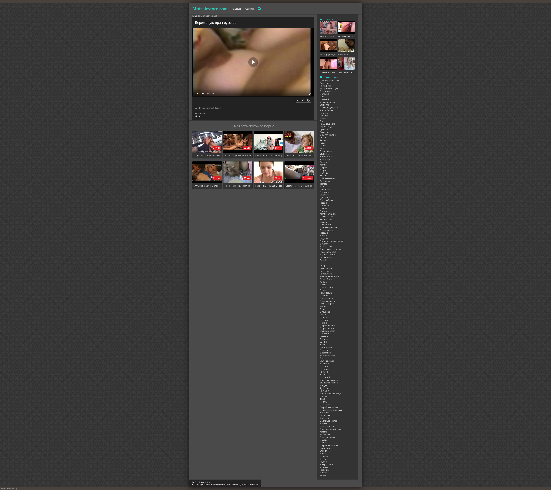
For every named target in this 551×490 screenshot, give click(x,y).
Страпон (324, 222)
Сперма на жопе (328, 328)
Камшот (324, 459)
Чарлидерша (326, 292)
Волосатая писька (329, 382)
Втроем (323, 211)
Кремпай (324, 431)
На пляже (324, 320)
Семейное (324, 205)
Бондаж (323, 385)
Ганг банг (324, 390)
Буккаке (323, 341)
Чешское (324, 186)
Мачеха (323, 322)
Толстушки (325, 404)
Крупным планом (328, 254)
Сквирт (323, 265)
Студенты (324, 194)
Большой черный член (331, 429)
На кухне (324, 371)
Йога (322, 262)
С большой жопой (328, 420)
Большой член (327, 426)
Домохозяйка (326, 287)
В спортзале (326, 246)
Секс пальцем (326, 298)
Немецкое (324, 232)
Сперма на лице (327, 325)
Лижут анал (325, 415)
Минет (323, 453)
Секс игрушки (326, 230)
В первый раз (326, 200)
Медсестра (325, 159)
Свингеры (324, 153)
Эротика (324, 115)
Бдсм (322, 148)
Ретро (323, 170)
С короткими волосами (331, 410)
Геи (321, 121)
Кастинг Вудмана (328, 213)
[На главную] (210, 8)
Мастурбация (326, 110)
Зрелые (323, 183)
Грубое (323, 461)
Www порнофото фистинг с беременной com (207, 185)
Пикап (323, 143)
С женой (324, 295)
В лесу (323, 358)
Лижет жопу (326, 257)
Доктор (323, 314)
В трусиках (325, 311)
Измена (323, 202)
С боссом (324, 333)
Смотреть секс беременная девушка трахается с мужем (299, 185)
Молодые (324, 93)
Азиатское (325, 418)
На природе (325, 85)
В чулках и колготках (330, 80)
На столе (324, 374)
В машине (324, 363)
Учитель (324, 173)
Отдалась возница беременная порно (207, 155)
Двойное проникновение (332, 241)
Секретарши (326, 151)
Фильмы (324, 140)
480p (197, 116)
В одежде (324, 192)
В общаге (324, 344)
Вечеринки (325, 181)
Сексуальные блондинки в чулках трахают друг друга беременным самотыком (299, 155)
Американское (327, 219)
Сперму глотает (327, 331)
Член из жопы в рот (329, 276)
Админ (249, 8)
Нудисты (324, 129)
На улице (324, 113)
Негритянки (325, 448)
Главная (235, 8)
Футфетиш (325, 388)
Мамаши (324, 440)
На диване (325, 369)
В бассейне (325, 352)
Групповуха (325, 91)
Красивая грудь (327, 102)
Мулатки (324, 467)
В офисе (324, 366)
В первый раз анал (329, 227)
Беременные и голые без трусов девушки (268, 155)
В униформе (326, 156)
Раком (323, 290)
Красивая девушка (329, 107)
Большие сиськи (327, 437)
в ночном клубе (327, 355)
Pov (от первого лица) (330, 393)
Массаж (323, 472)
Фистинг (324, 175)
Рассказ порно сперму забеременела (238, 155)
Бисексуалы (325, 423)
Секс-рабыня (326, 347)
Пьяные (323, 96)
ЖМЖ (322, 399)
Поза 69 (323, 260)
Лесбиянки (325, 469)
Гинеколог (325, 336)
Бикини (323, 306)
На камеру (325, 434)
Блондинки (325, 450)
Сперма (323, 167)
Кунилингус (325, 197)
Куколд (323, 281)
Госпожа (324, 339)
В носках (324, 396)
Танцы (323, 145)
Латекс (323, 309)
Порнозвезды (326, 126)
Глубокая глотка (328, 252)
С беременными (327, 178)
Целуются (324, 271)
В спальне (325, 350)
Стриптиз (324, 104)
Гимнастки (325, 189)
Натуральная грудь (329, 88)
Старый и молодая (329, 407)
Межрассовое (326, 464)
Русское (323, 162)
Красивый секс (327, 216)
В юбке (323, 317)
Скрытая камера (328, 134)
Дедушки (324, 238)
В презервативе (327, 301)
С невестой (325, 224)
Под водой (325, 377)
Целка (323, 137)
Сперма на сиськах (329, 445)
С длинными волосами (331, 249)
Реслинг (323, 284)
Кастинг (323, 164)
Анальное (324, 412)
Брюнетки (324, 456)
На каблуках (326, 273)
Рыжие (323, 475)
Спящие (323, 208)
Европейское (326, 279)
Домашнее (325, 83)
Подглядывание (327, 123)
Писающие (325, 132)
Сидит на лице (327, 268)
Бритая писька (327, 361)
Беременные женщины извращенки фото (268, 185)
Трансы (323, 442)
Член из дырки (327, 303)
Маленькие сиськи (329, 380)
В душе (323, 118)
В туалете (325, 243)
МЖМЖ (323, 401)
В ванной (324, 99)
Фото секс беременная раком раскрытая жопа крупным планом (238, 185)
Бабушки (324, 235)
